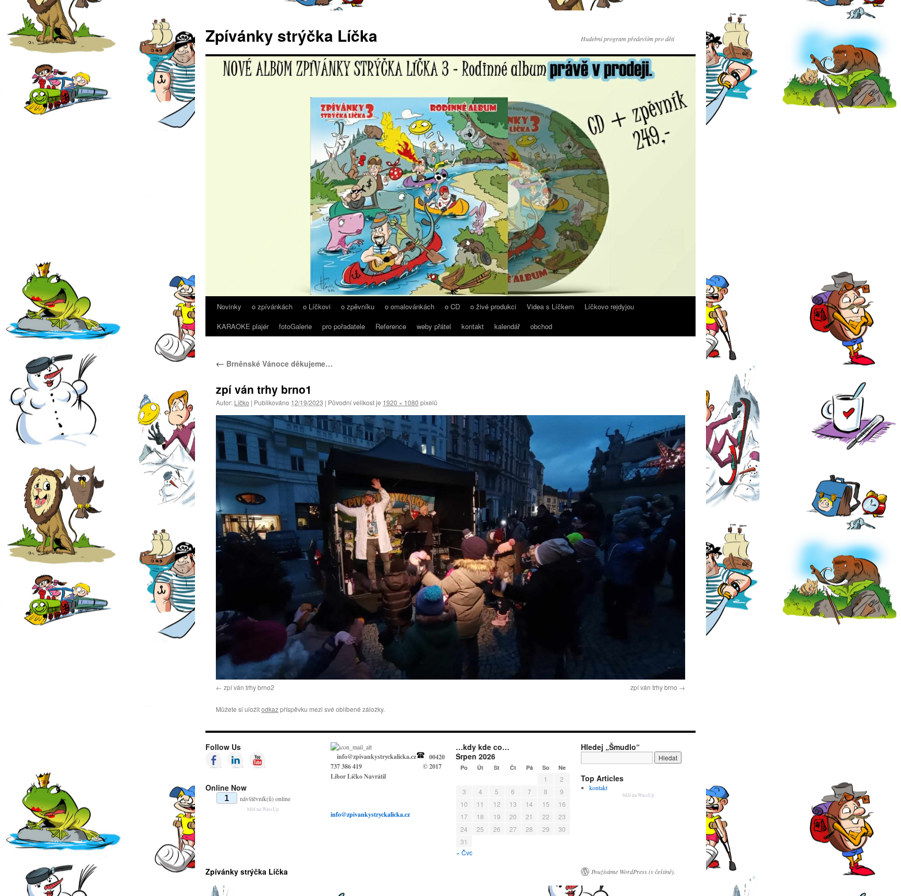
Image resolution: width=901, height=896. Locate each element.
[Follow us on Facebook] (213, 760)
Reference (390, 326)
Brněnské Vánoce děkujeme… (274, 363)
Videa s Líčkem (550, 306)
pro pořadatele (343, 326)
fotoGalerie (295, 326)
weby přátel (434, 326)
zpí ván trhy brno (653, 687)
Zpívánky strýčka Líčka (291, 35)
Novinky (229, 306)
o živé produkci (493, 306)
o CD (452, 306)
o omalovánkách (409, 306)
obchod (541, 326)
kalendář (507, 326)
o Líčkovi (317, 306)
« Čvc (464, 852)
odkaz (269, 709)
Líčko (241, 402)
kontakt (472, 326)
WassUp (270, 809)
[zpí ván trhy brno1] (450, 547)
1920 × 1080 (401, 402)
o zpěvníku (357, 306)
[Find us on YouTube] (257, 760)
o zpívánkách (272, 306)
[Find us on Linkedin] (235, 760)
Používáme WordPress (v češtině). (633, 871)
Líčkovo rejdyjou (609, 306)
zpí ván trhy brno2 (249, 687)
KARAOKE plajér (243, 326)
